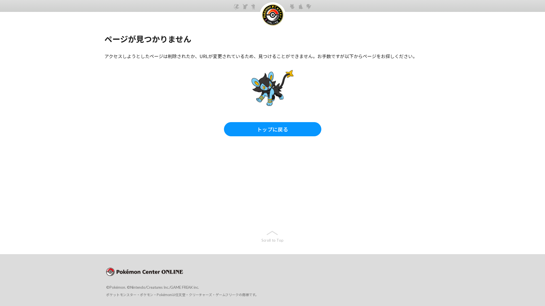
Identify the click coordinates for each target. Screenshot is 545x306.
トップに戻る (272, 129)
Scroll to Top (272, 240)
